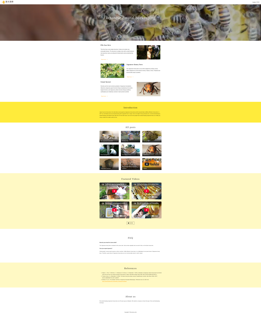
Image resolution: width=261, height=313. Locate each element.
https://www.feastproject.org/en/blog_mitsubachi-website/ (114, 281)
